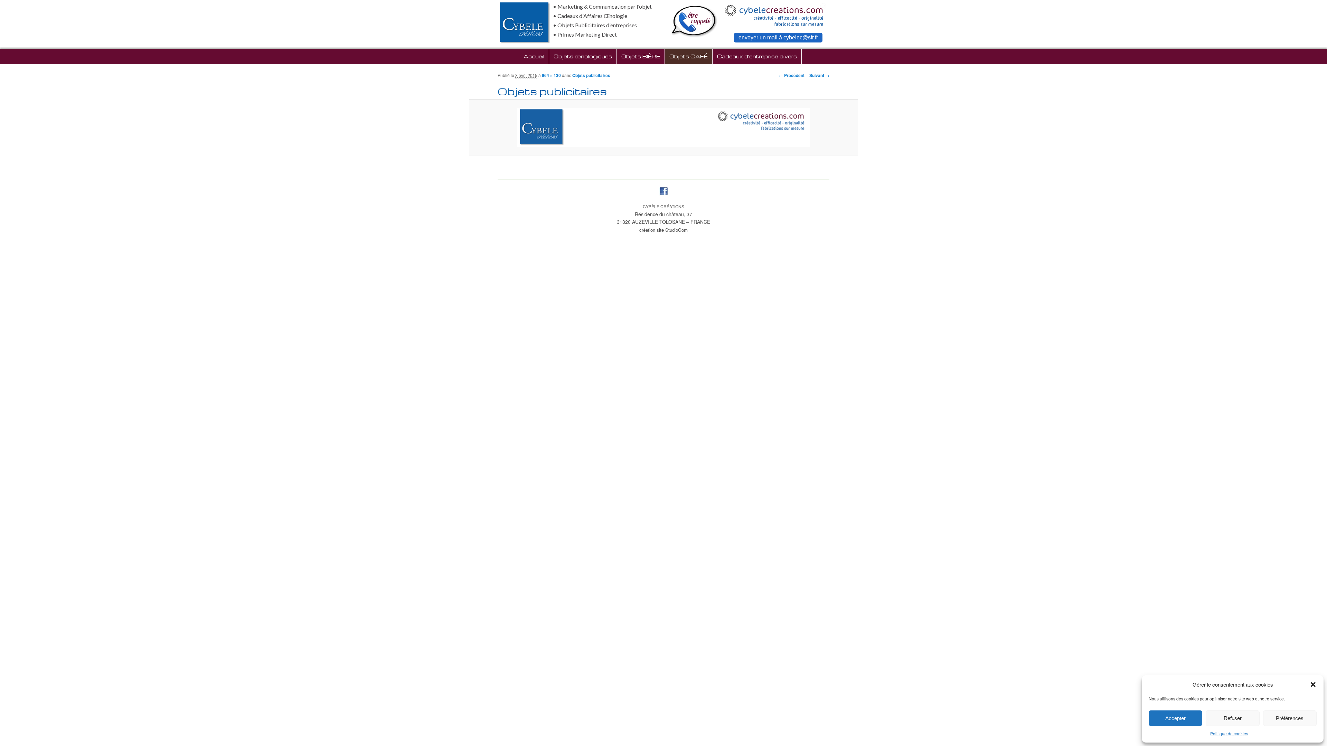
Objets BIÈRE (640, 56)
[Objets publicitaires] (663, 127)
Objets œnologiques (583, 56)
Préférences (1290, 718)
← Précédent (791, 75)
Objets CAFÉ (688, 56)
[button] (1313, 684)
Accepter (1175, 718)
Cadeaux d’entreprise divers (757, 56)
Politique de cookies (1229, 733)
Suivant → (819, 75)
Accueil (534, 56)
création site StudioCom (663, 230)
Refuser (1233, 718)
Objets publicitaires (591, 75)
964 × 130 (551, 75)
